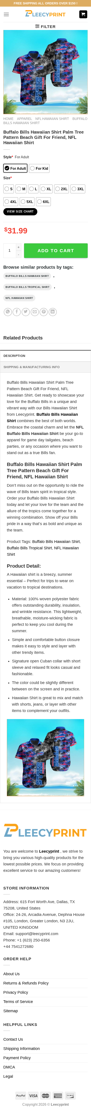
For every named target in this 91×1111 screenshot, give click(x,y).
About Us (11, 974)
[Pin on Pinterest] (44, 312)
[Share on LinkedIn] (53, 312)
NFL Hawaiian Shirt (52, 119)
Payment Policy (17, 1058)
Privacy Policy (15, 992)
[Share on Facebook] (17, 312)
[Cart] (83, 14)
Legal (8, 1076)
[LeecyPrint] (46, 14)
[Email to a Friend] (35, 312)
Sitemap (10, 1011)
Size (7, 178)
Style (8, 157)
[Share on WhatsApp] (8, 312)
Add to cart (56, 250)
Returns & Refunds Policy (26, 983)
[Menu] (6, 14)
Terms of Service (18, 1001)
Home (8, 119)
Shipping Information (21, 1048)
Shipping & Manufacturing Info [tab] (32, 367)
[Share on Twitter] (26, 312)
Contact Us (13, 1039)
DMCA (9, 1067)
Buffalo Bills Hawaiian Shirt (27, 276)
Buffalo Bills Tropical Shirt (27, 287)
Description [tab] (14, 356)
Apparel (24, 119)
